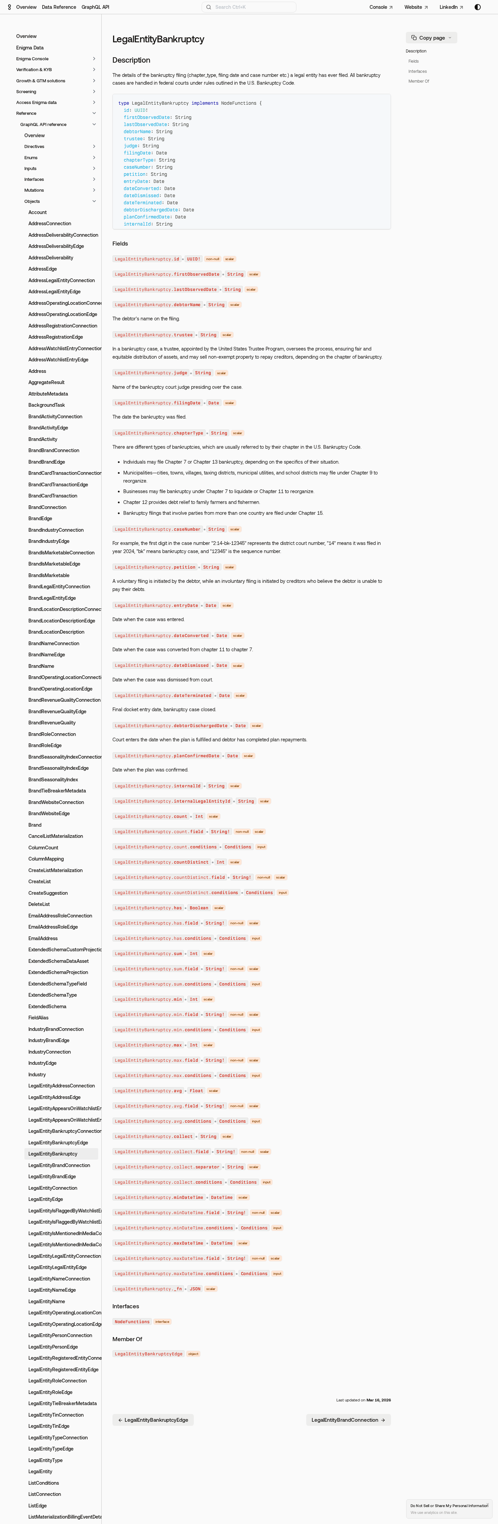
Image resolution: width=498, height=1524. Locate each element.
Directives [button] (34, 146)
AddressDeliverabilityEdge (56, 246)
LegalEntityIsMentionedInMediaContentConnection (63, 1233)
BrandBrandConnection (53, 450)
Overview (26, 7)
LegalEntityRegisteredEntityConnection (63, 1358)
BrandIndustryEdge (48, 541)
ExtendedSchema (47, 1006)
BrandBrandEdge (46, 462)
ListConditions (43, 1483)
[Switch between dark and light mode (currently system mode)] (477, 7)
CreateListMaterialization (55, 870)
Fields (414, 61)
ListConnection (44, 1494)
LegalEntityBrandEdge (52, 1176)
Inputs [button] (30, 168)
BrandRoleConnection (52, 734)
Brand (34, 825)
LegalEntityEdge (45, 1199)
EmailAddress (43, 938)
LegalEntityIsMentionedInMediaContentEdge (63, 1244)
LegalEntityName (46, 1301)
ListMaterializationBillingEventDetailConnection (63, 1517)
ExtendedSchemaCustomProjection (63, 949)
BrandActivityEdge (48, 427)
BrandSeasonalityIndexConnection (63, 757)
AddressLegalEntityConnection (61, 280)
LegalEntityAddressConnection (61, 1085)
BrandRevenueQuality (52, 722)
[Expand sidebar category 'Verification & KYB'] (94, 69)
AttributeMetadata (48, 394)
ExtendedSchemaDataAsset (58, 961)
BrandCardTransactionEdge (58, 484)
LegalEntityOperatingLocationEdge (63, 1324)
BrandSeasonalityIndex (53, 779)
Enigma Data (30, 47)
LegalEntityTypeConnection (58, 1437)
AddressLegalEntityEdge (54, 291)
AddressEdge (42, 269)
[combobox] (249, 7)
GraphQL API (95, 7)
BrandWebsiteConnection (56, 802)
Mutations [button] (34, 190)
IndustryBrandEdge (48, 1040)
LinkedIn (449, 7)
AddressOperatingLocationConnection (63, 303)
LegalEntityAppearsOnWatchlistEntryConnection (63, 1108)
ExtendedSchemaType (52, 995)
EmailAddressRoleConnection (60, 915)
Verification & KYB (34, 69)
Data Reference (59, 7)
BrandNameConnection (53, 643)
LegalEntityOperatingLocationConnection (63, 1312)
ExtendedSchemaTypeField (57, 984)
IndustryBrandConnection (56, 1029)
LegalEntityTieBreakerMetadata (62, 1403)
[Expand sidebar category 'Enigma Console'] (94, 58)
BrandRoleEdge (45, 745)
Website (413, 7)
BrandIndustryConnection (56, 530)
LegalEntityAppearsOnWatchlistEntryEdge (63, 1120)
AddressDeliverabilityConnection (63, 235)
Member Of (419, 81)
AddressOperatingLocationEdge (62, 314)
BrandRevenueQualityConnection (63, 700)
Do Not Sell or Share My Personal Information (449, 1505)
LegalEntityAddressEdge (54, 1097)
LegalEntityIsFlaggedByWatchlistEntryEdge (63, 1222)
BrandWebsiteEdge (49, 813)
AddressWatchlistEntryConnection (63, 348)
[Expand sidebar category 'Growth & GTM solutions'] (94, 80)
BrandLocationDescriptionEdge (61, 620)
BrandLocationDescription (56, 632)
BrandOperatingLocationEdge (60, 689)
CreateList (39, 881)
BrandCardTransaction (52, 496)
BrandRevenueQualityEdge (57, 711)
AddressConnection (49, 223)
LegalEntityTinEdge (48, 1426)
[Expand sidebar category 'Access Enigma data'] (94, 102)
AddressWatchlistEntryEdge (58, 359)
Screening (26, 91)
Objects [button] (32, 201)
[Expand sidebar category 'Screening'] (94, 91)
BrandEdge (40, 518)
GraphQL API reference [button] (43, 124)
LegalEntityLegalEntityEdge (57, 1267)
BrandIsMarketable (48, 575)
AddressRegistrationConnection (62, 326)
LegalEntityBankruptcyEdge (58, 1142)
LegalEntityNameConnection (59, 1279)
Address (37, 371)
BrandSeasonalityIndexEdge (58, 768)
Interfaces (418, 71)
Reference (26, 113)
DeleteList (39, 904)
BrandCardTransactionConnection (63, 473)
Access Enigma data (36, 102)
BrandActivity (42, 439)
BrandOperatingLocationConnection (63, 677)
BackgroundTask (46, 405)
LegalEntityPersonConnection (60, 1335)
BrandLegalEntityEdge (52, 598)
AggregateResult (46, 382)
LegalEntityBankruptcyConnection (63, 1131)
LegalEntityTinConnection (56, 1415)
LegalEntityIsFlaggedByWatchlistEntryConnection (63, 1210)
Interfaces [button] (34, 179)
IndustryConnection (49, 1052)
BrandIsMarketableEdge (54, 564)
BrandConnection (47, 507)
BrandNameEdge (46, 654)
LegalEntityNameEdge (52, 1290)
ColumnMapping (46, 859)
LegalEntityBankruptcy (52, 1154)
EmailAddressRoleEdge (53, 927)
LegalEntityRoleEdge (50, 1392)
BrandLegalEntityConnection (59, 586)
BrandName (41, 666)
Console (378, 7)
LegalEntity (40, 1471)
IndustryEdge (42, 1063)
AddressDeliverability (50, 257)
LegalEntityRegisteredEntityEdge (63, 1369)
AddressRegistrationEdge (55, 337)
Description (416, 50)
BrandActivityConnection (55, 416)
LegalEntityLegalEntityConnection (63, 1256)
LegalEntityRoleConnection (57, 1380)
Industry (37, 1074)
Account (37, 212)
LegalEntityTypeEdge (51, 1449)
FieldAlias (38, 1017)
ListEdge (37, 1505)
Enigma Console (32, 58)
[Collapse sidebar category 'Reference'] (94, 113)
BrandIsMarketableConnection (61, 552)
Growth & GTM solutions (40, 80)
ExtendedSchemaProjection (58, 972)
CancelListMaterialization (55, 836)
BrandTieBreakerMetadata (57, 790)
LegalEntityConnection (52, 1188)
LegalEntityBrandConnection (59, 1165)
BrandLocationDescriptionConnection (63, 609)
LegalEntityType (45, 1460)
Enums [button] (31, 157)
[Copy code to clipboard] (382, 102)
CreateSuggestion (48, 893)
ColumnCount (43, 847)
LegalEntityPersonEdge (53, 1347)
